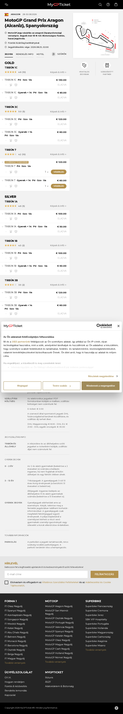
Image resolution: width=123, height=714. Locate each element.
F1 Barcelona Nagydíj (16, 645)
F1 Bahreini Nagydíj (15, 636)
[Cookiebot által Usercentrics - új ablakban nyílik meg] (99, 326)
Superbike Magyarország (99, 632)
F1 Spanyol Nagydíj (15, 610)
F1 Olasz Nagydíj (13, 606)
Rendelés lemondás (16, 690)
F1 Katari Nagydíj (14, 628)
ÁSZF (48, 682)
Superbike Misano (95, 645)
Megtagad (22, 385)
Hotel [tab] (40, 54)
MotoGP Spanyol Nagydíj (59, 631)
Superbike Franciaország (99, 606)
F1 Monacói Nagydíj (15, 641)
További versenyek (15, 663)
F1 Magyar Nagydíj (15, 658)
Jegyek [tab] (9, 54)
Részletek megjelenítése (101, 376)
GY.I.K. (8, 677)
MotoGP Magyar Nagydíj (58, 644)
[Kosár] (116, 4)
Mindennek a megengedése (100, 385)
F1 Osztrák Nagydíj (15, 650)
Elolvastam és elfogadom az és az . (60, 584)
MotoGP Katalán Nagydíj (58, 635)
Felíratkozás (104, 574)
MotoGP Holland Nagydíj (59, 653)
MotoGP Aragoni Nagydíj (58, 606)
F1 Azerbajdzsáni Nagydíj (18, 615)
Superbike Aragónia (96, 641)
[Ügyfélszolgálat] (108, 4)
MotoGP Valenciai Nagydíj (59, 627)
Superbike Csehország (98, 636)
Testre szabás (60, 385)
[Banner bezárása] (118, 326)
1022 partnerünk (21, 341)
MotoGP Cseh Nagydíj (57, 648)
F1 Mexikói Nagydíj (15, 623)
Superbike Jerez (95, 615)
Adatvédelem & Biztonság (59, 686)
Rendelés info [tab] (24, 54)
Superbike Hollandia (97, 628)
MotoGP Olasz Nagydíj (57, 640)
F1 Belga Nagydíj (14, 654)
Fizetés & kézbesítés (16, 686)
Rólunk (49, 677)
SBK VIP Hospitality (96, 619)
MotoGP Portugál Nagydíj (59, 622)
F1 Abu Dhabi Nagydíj (16, 632)
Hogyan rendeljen (14, 682)
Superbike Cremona (97, 610)
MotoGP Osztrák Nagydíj (58, 618)
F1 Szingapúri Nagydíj (16, 619)
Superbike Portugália (97, 623)
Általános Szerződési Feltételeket (60, 582)
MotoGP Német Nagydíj (58, 657)
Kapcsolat (10, 695)
